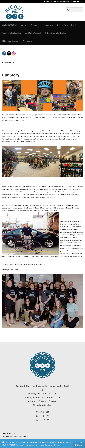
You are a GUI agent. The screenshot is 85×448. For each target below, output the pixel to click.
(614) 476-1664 (51, 2)
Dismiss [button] (80, 445)
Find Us (73, 25)
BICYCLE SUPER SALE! (9, 25)
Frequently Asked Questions (11, 33)
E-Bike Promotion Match (10, 41)
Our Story (24, 25)
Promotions (27, 41)
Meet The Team (62, 25)
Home (6, 62)
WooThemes (22, 436)
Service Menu (48, 25)
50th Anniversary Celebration (55, 33)
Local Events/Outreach (33, 33)
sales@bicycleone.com (68, 2)
